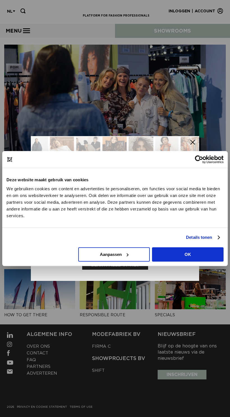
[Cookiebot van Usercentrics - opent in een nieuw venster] (199, 159)
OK (188, 254)
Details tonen (199, 237)
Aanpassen (111, 254)
